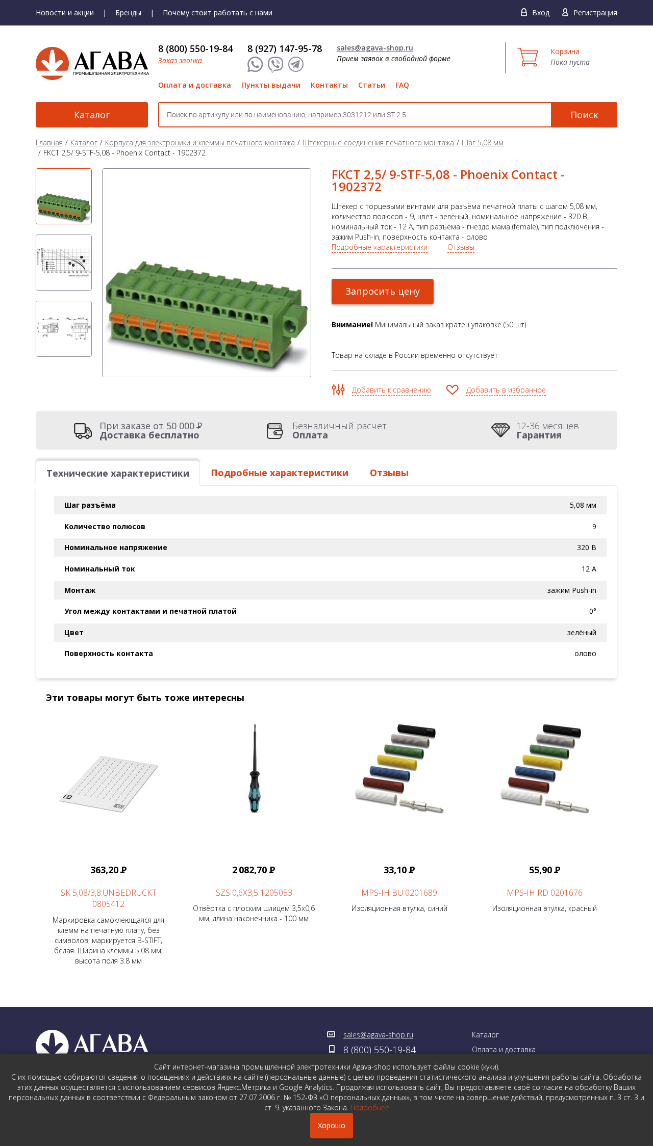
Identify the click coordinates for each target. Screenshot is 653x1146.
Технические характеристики (117, 473)
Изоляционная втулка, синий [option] (399, 889)
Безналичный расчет (339, 430)
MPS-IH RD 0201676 (545, 892)
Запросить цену (382, 291)
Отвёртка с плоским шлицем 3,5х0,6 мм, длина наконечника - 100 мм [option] (254, 894)
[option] (64, 196)
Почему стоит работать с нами (217, 12)
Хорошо (331, 1125)
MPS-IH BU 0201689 (399, 892)
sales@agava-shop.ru (375, 48)
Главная (49, 142)
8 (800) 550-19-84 (195, 48)
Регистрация (595, 12)
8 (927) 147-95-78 (284, 48)
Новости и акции (65, 12)
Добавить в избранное (506, 390)
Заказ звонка (180, 60)
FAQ (402, 85)
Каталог (92, 115)
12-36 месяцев (547, 430)
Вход (540, 12)
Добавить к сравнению (391, 390)
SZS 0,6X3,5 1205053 (254, 892)
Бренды (128, 12)
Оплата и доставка (194, 85)
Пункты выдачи (270, 85)
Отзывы (460, 247)
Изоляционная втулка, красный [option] (544, 889)
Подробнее (369, 1107)
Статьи (371, 85)
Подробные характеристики (380, 247)
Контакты (329, 85)
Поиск (584, 115)
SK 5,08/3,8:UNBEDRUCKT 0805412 (109, 898)
